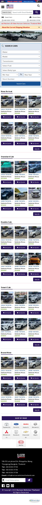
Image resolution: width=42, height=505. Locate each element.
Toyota (6, 427)
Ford (16, 427)
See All (37, 149)
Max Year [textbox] (28, 75)
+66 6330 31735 (34, 20)
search (38, 7)
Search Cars (21, 84)
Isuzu (26, 427)
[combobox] (21, 52)
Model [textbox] (5, 57)
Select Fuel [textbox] (7, 66)
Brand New (36, 17)
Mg (35, 435)
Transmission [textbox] (8, 61)
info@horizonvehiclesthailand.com (21, 475)
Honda (16, 435)
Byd (21, 445)
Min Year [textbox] (6, 75)
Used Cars (8, 17)
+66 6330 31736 (12, 472)
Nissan (35, 427)
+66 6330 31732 (9, 20)
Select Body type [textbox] (9, 70)
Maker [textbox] (5, 52)
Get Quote (7, 117)
